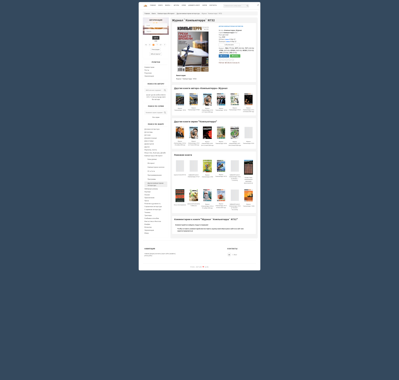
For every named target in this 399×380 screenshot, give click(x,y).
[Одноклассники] (153, 44)
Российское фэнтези (196, 294)
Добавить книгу (194, 5)
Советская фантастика (197, 308)
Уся (190, 340)
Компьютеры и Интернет (166, 13)
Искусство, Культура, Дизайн (155, 153)
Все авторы (156, 99)
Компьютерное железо (156, 167)
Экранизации (149, 76)
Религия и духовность (152, 204)
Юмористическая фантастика (199, 373)
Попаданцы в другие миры (198, 275)
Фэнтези (192, 345)
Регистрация (155, 49)
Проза (146, 201)
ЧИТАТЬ (235, 56)
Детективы (148, 132)
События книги (229, 45)
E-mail (235, 254)
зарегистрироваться (185, 231)
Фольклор (148, 227)
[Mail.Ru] (149, 44)
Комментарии (149, 67)
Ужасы (191, 335)
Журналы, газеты (150, 150)
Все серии (155, 117)
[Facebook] (164, 44)
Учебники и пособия (151, 218)
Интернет (151, 163)
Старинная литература (152, 209)
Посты (146, 70)
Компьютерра (229, 33)
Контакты (213, 5)
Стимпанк (192, 322)
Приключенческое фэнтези (198, 284)
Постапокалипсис (195, 280)
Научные (147, 192)
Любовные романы (151, 189)
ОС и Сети (151, 171)
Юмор (146, 233)
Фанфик (147, 224)
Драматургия (149, 144)
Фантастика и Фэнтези (152, 221)
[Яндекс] (157, 44)
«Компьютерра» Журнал (233, 30)
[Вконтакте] (146, 44)
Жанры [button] (167, 5)
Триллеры (148, 215)
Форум (204, 5)
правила (172, 254)
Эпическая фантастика (197, 354)
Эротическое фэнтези (196, 368)
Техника (147, 212)
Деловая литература (196, 10)
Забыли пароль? (156, 54)
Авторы (176, 5)
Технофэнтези (194, 331)
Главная (153, 5)
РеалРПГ (191, 289)
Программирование (155, 175)
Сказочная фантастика (197, 298)
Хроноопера (193, 349)
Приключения (149, 198)
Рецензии (148, 73)
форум (152, 254)
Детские (147, 135)
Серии (184, 5)
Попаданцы (193, 270)
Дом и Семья (148, 141)
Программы (152, 179)
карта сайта (165, 254)
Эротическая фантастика (198, 363)
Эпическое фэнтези (196, 359)
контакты (158, 254)
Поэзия (147, 195)
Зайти (156, 38)
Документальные (150, 138)
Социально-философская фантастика (202, 317)
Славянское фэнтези (196, 303)
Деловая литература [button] (172, 10)
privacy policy (148, 255)
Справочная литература (153, 206)
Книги (160, 5)
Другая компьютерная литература (188, 13)
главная (146, 254)
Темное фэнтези (194, 326)
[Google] (161, 44)
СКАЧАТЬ (224, 56)
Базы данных (152, 159)
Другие (147, 147)
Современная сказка (196, 312)
